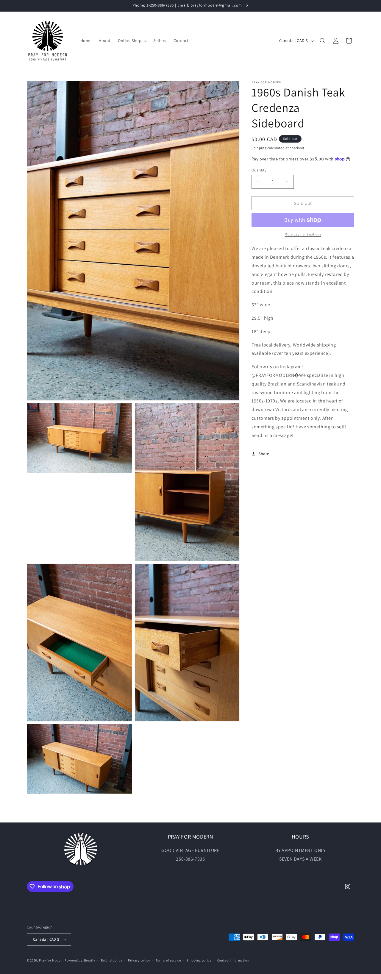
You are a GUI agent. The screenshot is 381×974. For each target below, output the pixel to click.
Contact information (233, 960)
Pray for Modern (51, 960)
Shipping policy (199, 960)
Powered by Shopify (80, 960)
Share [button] (263, 453)
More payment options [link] (303, 234)
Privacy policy (139, 960)
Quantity (259, 170)
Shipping (259, 148)
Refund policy (111, 960)
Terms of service (168, 960)
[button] (132, 40)
